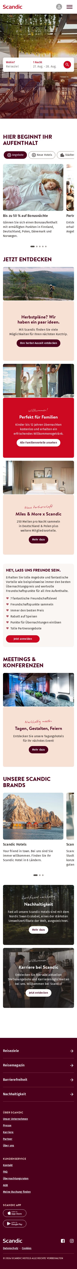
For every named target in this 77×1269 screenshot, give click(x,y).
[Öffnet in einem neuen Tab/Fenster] (14, 1215)
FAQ (5, 1171)
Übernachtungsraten (16, 1178)
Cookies (26, 1248)
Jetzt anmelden (23, 638)
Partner (7, 1139)
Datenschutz (10, 1248)
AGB (5, 1185)
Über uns (8, 1145)
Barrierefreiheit (15, 1080)
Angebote (18, 155)
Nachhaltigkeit (14, 1094)
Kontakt (8, 1165)
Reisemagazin (13, 1065)
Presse (7, 1125)
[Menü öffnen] (69, 6)
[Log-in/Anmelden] (59, 6)
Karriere (8, 1132)
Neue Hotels (44, 155)
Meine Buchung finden (17, 1191)
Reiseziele (11, 1051)
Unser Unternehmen (15, 1119)
